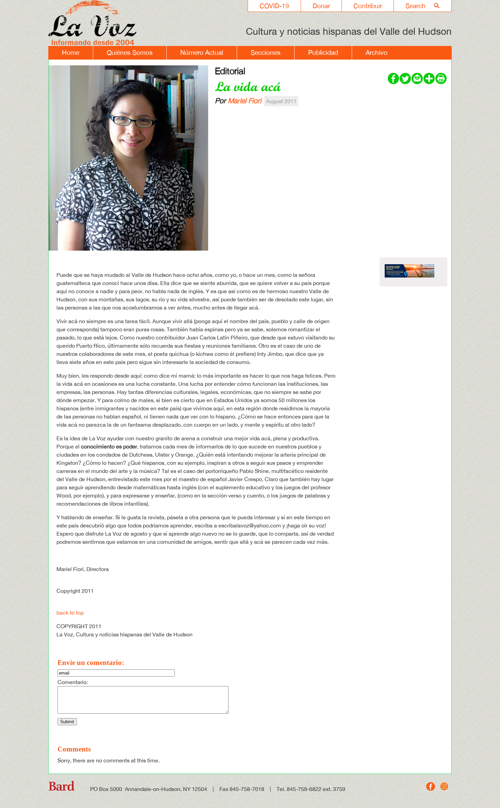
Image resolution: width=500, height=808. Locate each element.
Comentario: (72, 682)
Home (70, 52)
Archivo (376, 52)
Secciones (266, 52)
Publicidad (323, 52)
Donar (321, 6)
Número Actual (201, 52)
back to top (70, 612)
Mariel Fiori (244, 100)
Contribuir (367, 6)
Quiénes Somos (130, 52)
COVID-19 (274, 6)
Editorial (230, 70)
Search (415, 6)
